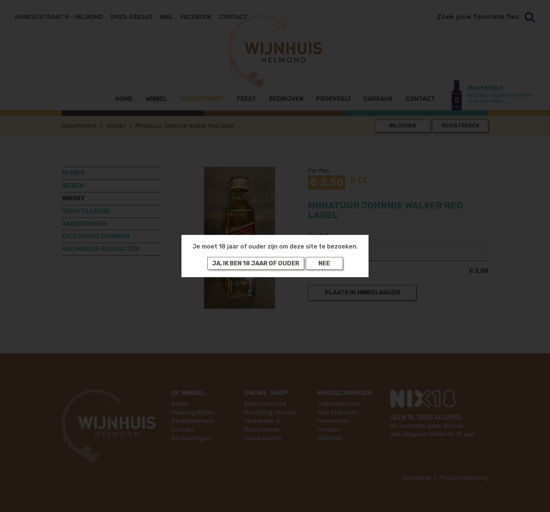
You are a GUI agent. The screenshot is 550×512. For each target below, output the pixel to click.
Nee (324, 262)
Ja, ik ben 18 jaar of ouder (255, 262)
